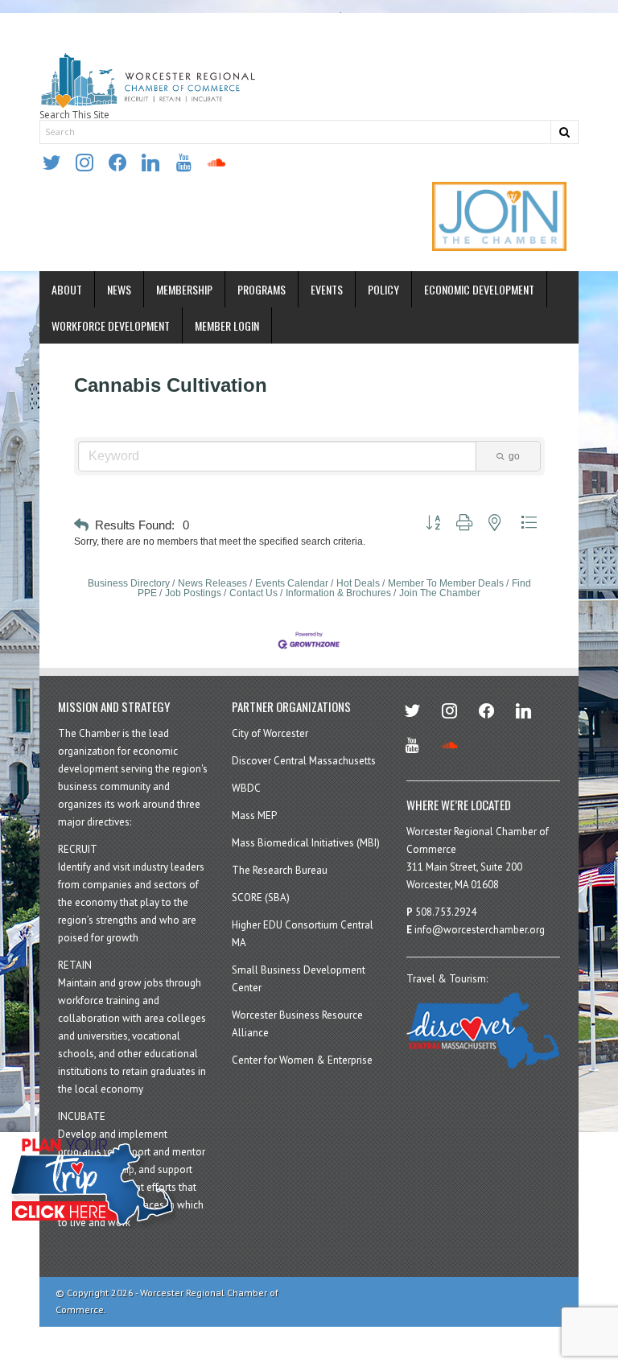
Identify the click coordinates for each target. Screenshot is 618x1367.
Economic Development (479, 289)
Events (327, 289)
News (119, 289)
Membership (184, 289)
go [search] (514, 456)
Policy (383, 289)
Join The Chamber (439, 593)
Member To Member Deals (446, 583)
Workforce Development (111, 325)
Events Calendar (291, 583)
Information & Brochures (338, 593)
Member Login (227, 325)
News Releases (212, 583)
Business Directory (129, 583)
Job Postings (193, 593)
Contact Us (253, 593)
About (67, 289)
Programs (261, 289)
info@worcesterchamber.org (479, 930)
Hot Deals (358, 583)
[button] (81, 526)
